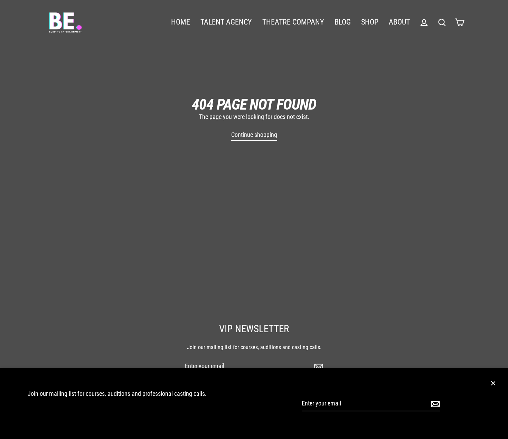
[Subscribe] (434, 403)
